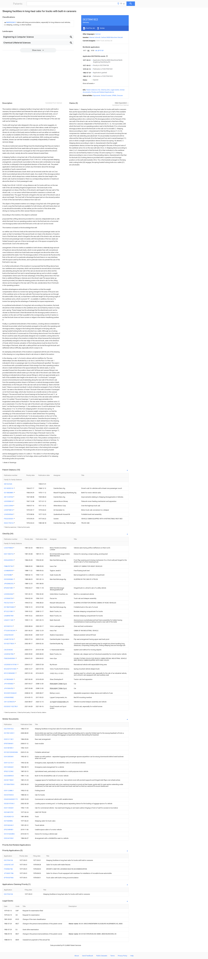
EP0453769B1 (9, 588)
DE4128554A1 (9, 756)
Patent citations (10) (93, 90)
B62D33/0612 (11, 22)
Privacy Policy (122, 956)
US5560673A (8, 598)
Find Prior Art (90, 28)
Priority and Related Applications (102, 92)
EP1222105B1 (9, 611)
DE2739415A (8, 860)
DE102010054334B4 (11, 752)
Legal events (114, 90)
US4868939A (8, 570)
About (77, 956)
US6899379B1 (9, 616)
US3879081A (8, 510)
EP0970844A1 (8, 743)
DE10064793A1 (9, 784)
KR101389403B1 (10, 673)
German (98, 34)
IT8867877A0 (8, 566)
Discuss (120, 95)
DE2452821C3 (9, 816)
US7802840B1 (9, 679)
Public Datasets (101, 956)
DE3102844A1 (9, 767)
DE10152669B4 (9, 834)
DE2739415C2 (9, 729)
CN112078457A (9, 702)
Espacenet (96, 95)
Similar (102, 28)
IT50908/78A (8, 869)
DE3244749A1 (9, 838)
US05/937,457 (9, 865)
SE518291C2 (8, 626)
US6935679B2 (9, 654)
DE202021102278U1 (11, 706)
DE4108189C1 (9, 748)
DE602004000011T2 (11, 799)
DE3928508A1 (9, 579)
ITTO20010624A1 (10, 630)
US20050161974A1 (11, 664)
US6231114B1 (9, 620)
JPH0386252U (9, 583)
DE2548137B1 (9, 812)
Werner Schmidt (94, 37)
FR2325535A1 (9, 519)
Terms (112, 956)
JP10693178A (8, 873)
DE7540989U (8, 821)
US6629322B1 (9, 635)
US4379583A (8, 548)
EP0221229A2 (8, 771)
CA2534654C (8, 650)
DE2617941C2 (9, 523)
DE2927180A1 (9, 780)
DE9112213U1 (9, 763)
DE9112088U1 (9, 790)
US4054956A (8, 514)
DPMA (114, 95)
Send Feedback (87, 956)
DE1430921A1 (9, 488)
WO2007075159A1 (10, 669)
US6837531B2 (9, 639)
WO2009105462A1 (10, 693)
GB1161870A (8, 497)
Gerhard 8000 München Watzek (112, 37)
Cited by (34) (105, 90)
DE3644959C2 (9, 560)
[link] (38, 23)
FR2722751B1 (9, 603)
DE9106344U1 (9, 825)
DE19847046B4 (9, 607)
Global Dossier (106, 95)
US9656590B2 (9, 697)
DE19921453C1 (9, 733)
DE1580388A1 (9, 493)
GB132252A (8, 484)
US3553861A (8, 501)
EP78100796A (8, 878)
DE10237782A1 (9, 643)
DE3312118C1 (9, 739)
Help (132, 956)
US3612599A (8, 506)
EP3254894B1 (8, 829)
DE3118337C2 (9, 554)
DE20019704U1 (9, 803)
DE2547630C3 (9, 795)
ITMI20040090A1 (10, 658)
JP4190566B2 (9, 684)
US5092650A (8, 594)
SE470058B (8, 575)
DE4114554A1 (9, 808)
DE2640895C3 (9, 776)
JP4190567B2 (9, 688)
